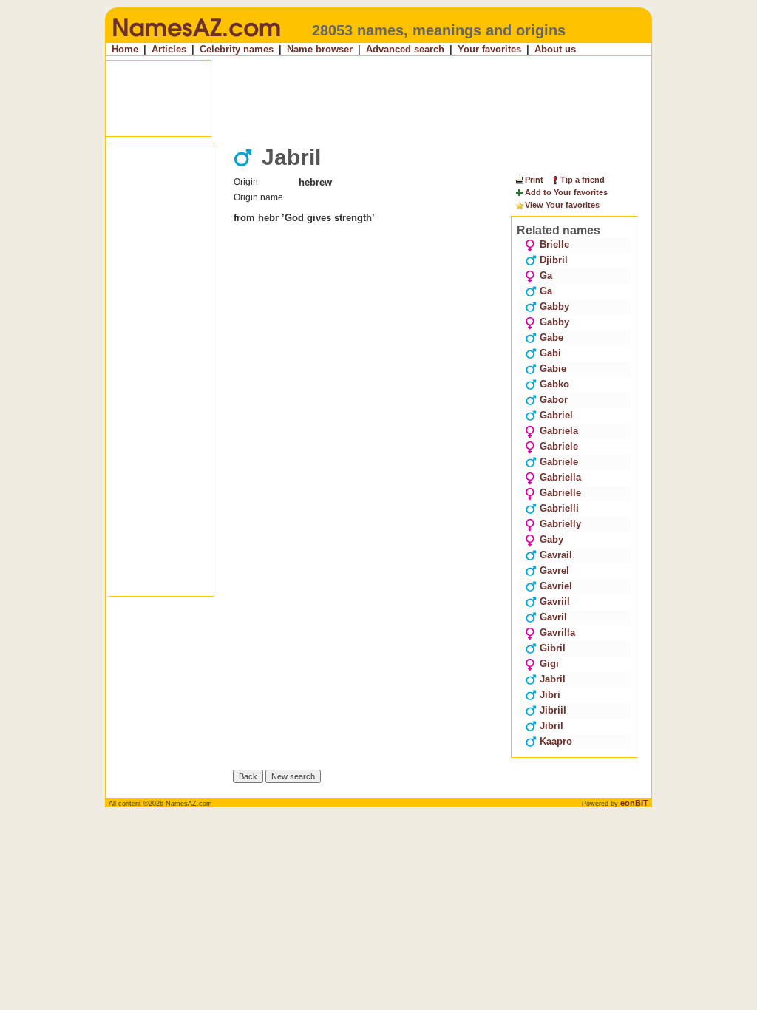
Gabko (554, 384)
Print (534, 179)
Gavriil (555, 601)
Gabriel (556, 415)
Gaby (551, 539)
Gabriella (560, 477)
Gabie (553, 368)
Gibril (553, 648)
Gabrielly (560, 523)
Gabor (554, 399)
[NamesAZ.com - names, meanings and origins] (195, 39)
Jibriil (553, 710)
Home (125, 49)
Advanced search (405, 49)
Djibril (554, 259)
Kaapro (556, 741)
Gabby (554, 306)
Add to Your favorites (566, 192)
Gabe (551, 337)
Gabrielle (560, 492)
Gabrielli (559, 508)
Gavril (553, 617)
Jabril (553, 679)
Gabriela (559, 430)
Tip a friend (582, 179)
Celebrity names (237, 49)
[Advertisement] (380, 98)
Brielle (554, 244)
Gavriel (556, 586)
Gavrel (554, 570)
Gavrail (556, 554)
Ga (546, 275)
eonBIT (634, 803)
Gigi (549, 663)
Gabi (550, 353)
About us (555, 49)
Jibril (551, 725)
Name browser (320, 49)
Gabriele (559, 446)
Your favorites (489, 49)
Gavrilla (557, 632)
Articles (169, 49)
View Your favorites (562, 204)
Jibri (550, 694)
